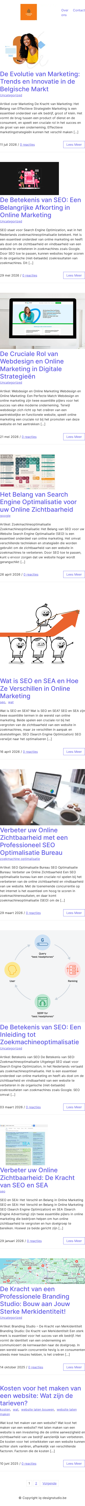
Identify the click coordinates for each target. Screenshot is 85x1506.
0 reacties (27, 144)
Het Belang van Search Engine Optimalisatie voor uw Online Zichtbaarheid (38, 502)
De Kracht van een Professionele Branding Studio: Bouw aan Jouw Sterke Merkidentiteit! (35, 1300)
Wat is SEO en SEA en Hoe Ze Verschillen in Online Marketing (39, 688)
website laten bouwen (37, 1409)
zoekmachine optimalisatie (20, 859)
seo (2, 702)
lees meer (74, 144)
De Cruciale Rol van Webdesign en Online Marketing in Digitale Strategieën (32, 365)
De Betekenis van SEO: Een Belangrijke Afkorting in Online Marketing (40, 207)
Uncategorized (11, 95)
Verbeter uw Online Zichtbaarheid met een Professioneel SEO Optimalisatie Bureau (34, 841)
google (5, 516)
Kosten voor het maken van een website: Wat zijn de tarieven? (40, 1395)
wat (11, 702)
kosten (5, 1409)
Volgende (49, 1483)
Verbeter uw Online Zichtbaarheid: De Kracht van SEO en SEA (37, 1177)
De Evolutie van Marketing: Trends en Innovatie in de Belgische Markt (40, 81)
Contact (79, 10)
